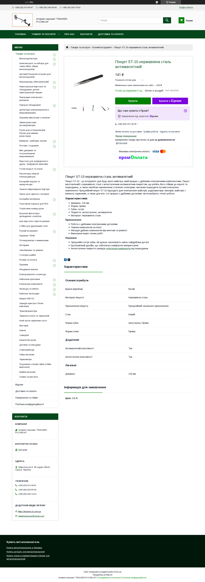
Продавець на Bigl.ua (102, 575)
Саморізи (24, 335)
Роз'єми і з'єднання (29, 145)
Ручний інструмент (102, 47)
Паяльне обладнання (30, 105)
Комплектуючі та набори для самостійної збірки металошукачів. (33, 66)
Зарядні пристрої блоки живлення (31, 304)
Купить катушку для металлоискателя (26, 551)
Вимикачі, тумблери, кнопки (33, 141)
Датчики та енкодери (30, 345)
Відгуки (19, 384)
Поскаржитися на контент (109, 578)
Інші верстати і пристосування (34, 221)
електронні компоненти (118, 248)
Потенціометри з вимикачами (34, 240)
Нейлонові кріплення (29, 279)
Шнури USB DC (27, 298)
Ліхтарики (24, 245)
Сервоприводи (26, 350)
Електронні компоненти (30, 284)
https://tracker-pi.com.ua (29, 511)
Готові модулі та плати (30, 169)
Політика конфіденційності (29, 404)
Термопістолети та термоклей (34, 316)
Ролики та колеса (28, 260)
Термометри (25, 359)
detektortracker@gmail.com (31, 516)
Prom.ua (117, 572)
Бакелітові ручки (27, 340)
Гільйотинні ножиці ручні (31, 208)
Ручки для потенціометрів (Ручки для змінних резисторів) (32, 133)
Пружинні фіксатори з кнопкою (34, 117)
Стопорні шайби (27, 255)
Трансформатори (28, 311)
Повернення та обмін (26, 397)
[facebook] (65, 260)
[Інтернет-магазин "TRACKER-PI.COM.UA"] (22, 26)
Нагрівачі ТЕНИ (27, 235)
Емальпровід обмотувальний (34, 82)
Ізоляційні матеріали (29, 199)
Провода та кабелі (28, 289)
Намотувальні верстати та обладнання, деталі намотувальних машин (32, 89)
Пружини (23, 264)
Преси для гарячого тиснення (34, 194)
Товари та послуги (43, 34)
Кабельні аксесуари (29, 293)
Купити (133, 101)
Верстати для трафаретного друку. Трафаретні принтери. (33, 162)
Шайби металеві (27, 372)
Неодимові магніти (28, 269)
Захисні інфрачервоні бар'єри (34, 189)
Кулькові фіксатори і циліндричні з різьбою (30, 214)
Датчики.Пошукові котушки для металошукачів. (35, 75)
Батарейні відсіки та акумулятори (29, 183)
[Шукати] (167, 20)
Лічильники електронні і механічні (31, 98)
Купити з (164, 101)
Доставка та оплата (110, 34)
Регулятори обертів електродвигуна (29, 175)
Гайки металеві (26, 354)
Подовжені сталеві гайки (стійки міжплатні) (35, 365)
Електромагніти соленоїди (32, 274)
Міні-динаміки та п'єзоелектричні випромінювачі (27, 153)
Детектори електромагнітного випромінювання (34, 111)
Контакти (86, 34)
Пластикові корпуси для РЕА (33, 204)
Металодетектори (28, 58)
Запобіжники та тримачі (31, 250)
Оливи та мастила (28, 377)
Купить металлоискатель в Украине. (24, 547)
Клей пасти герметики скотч (33, 320)
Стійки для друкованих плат (33, 226)
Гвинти (22, 330)
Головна (20, 34)
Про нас (69, 34)
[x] (69, 260)
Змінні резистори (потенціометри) (27, 123)
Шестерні (23, 325)
